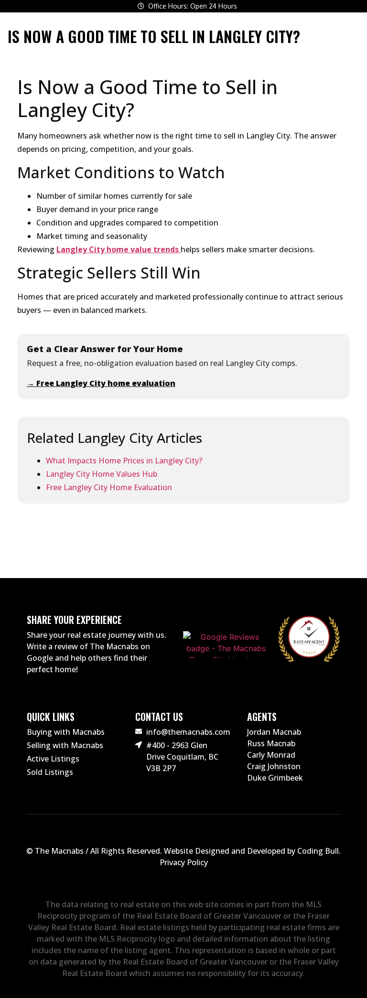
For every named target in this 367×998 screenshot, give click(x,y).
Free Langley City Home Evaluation (109, 487)
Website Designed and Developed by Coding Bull (251, 851)
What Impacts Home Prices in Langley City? (124, 460)
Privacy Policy (184, 862)
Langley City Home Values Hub (101, 474)
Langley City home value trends (118, 249)
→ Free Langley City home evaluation (101, 383)
